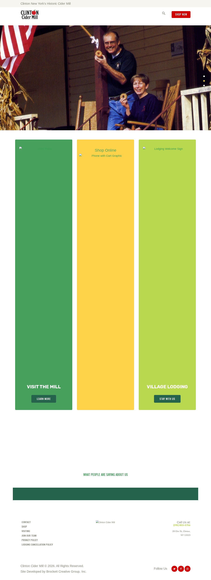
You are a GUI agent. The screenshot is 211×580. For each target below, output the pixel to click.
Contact (26, 522)
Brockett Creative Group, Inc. (66, 571)
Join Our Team (29, 535)
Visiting (26, 531)
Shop (24, 526)
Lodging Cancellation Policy (37, 544)
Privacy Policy (30, 540)
